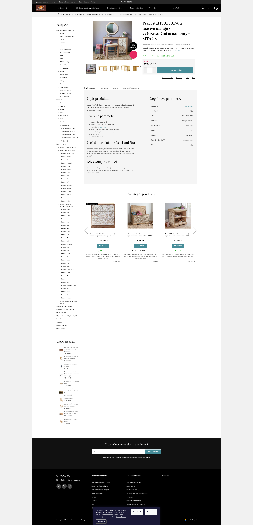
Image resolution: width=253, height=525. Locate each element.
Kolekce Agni (65, 250)
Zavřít (153, 77)
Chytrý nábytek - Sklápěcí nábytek (66, 316)
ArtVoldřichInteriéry (58, 486)
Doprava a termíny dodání (134, 482)
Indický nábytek (64, 97)
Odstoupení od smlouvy (133, 501)
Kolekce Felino (65, 292)
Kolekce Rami (65, 216)
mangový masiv (102, 127)
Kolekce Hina (65, 257)
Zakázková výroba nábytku (67, 2)
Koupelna (62, 106)
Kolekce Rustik (65, 273)
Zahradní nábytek (65, 125)
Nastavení (101, 521)
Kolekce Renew (66, 298)
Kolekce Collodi (66, 201)
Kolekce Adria (65, 198)
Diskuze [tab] (115, 88)
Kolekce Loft (65, 182)
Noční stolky (63, 65)
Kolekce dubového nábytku (68, 150)
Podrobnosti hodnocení (167, 45)
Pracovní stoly (64, 74)
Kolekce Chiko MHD (67, 269)
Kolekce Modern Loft (67, 154)
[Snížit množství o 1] (145, 70)
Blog (93, 504)
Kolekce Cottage (66, 169)
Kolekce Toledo (66, 157)
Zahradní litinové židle (68, 128)
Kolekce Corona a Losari (68, 285)
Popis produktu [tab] (89, 88)
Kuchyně (62, 109)
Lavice (61, 59)
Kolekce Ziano (65, 295)
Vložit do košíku (175, 70)
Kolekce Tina (65, 282)
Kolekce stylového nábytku (68, 147)
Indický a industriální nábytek (65, 309)
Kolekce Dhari (65, 263)
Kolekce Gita (65, 222)
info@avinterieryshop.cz (70, 480)
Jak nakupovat (130, 486)
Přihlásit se (153, 452)
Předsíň (62, 122)
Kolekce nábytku (61, 144)
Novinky (94, 501)
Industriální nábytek (65, 93)
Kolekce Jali (65, 241)
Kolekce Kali (65, 225)
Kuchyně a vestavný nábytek (88, 2)
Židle (61, 84)
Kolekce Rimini (65, 173)
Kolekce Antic (65, 231)
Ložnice (62, 112)
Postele (62, 71)
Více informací (121, 517)
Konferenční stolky (65, 49)
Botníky (62, 40)
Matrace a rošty (64, 62)
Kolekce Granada (66, 185)
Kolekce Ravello (66, 192)
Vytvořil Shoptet (192, 520)
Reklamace (129, 497)
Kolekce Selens (66, 188)
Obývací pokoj (64, 116)
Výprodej (59, 322)
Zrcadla (62, 33)
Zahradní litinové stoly (68, 135)
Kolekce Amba (65, 260)
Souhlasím (151, 512)
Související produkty (130, 88)
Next (194, 231)
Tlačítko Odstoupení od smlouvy (136, 504)
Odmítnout (137, 512)
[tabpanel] (103, 232)
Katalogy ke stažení (97, 493)
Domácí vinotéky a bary (67, 36)
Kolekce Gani (65, 235)
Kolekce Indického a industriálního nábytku (66, 205)
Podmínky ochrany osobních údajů (137, 493)
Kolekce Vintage (66, 254)
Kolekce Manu (65, 266)
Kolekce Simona (66, 195)
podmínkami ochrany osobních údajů (137, 457)
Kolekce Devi (65, 279)
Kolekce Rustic (65, 166)
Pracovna (62, 119)
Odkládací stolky (65, 68)
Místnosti (59, 100)
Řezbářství (59, 319)
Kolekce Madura (66, 276)
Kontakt (94, 497)
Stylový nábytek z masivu (64, 306)
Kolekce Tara (65, 219)
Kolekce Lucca (65, 288)
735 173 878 (65, 475)
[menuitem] (64, 8)
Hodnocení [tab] (104, 88)
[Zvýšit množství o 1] (154, 70)
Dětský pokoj (64, 141)
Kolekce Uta (65, 176)
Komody (62, 43)
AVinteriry (64, 486)
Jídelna (62, 103)
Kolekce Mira (65, 238)
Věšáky (62, 81)
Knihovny (62, 46)
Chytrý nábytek (64, 87)
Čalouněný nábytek (65, 90)
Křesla (61, 55)
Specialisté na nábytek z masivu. (45, 2)
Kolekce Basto (65, 209)
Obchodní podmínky (132, 490)
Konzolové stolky (65, 52)
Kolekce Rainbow (66, 244)
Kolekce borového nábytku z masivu (68, 302)
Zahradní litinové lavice (68, 131)
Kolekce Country (66, 160)
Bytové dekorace (61, 325)
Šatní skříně (63, 78)
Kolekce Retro (65, 247)
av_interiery (69, 486)
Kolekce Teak (65, 212)
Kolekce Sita (65, 228)
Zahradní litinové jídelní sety (69, 138)
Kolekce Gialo (65, 179)
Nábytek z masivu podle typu (65, 30)
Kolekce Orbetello (66, 163)
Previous (86, 231)
